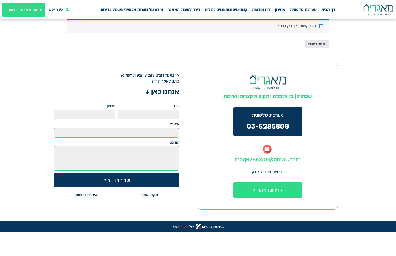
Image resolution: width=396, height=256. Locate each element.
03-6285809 (268, 126)
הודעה (174, 142)
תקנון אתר (149, 195)
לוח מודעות (261, 9)
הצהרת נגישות (87, 195)
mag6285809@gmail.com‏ (268, 159)
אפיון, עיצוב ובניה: (213, 227)
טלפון (111, 106)
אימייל (174, 124)
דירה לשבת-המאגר (184, 9)
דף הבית (328, 9)
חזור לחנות (316, 43)
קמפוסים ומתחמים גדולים (226, 9)
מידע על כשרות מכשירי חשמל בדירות (131, 9)
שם (176, 106)
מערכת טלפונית (303, 9)
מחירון (280, 9)
